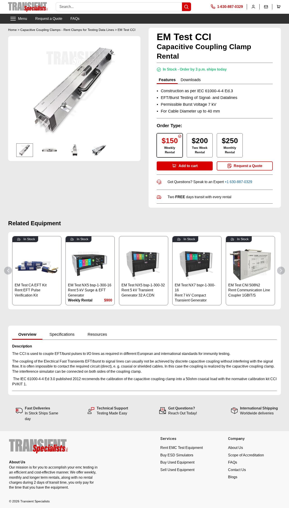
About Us (235, 448)
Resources (97, 334)
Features (167, 80)
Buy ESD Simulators (176, 455)
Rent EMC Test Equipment (181, 448)
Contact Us (237, 470)
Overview (27, 334)
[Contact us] (266, 7)
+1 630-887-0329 (238, 182)
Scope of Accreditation (246, 455)
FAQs (74, 19)
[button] (278, 7)
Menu (22, 19)
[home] (28, 7)
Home (12, 30)
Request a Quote (48, 19)
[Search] (186, 6)
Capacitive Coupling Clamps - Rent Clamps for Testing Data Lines (67, 30)
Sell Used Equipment (177, 470)
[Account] (253, 7)
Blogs (232, 477)
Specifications (62, 334)
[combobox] (119, 6)
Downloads (191, 80)
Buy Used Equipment (177, 462)
